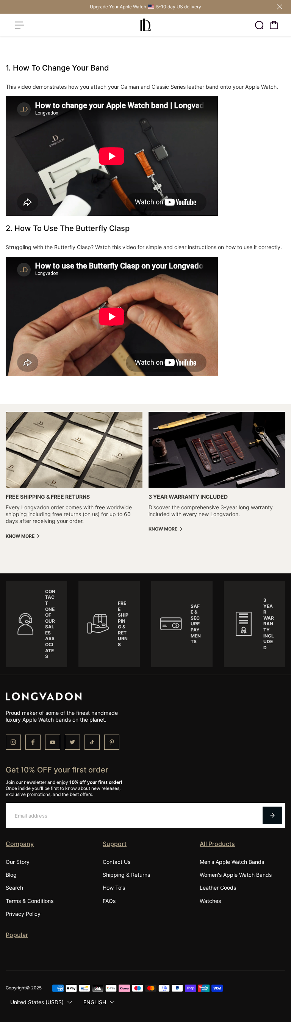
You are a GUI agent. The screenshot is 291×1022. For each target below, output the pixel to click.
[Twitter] (72, 742)
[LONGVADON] (145, 25)
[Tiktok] (92, 742)
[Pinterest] (111, 742)
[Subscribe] (272, 815)
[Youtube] (52, 742)
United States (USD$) (37, 1002)
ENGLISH (94, 1002)
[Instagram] (13, 742)
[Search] (259, 25)
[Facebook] (33, 742)
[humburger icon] (19, 25)
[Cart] (274, 25)
